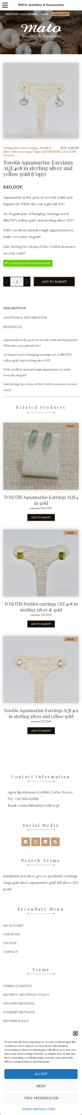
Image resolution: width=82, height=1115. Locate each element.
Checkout (60, 14)
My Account (13, 926)
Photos (9, 943)
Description (14, 308)
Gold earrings (29, 148)
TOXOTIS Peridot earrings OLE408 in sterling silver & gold (41, 607)
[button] (75, 1033)
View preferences (41, 1098)
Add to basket (54, 282)
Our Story (11, 934)
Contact (10, 952)
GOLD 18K (69, 152)
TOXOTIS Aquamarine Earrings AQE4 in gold (41, 500)
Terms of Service (17, 986)
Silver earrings (22, 152)
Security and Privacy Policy (39, 1108)
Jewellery (45, 148)
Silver (7, 152)
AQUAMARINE (51, 152)
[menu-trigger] (4, 4)
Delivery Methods (18, 1003)
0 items (32, 14)
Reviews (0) (12, 327)
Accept (41, 1074)
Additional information (25, 318)
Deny (41, 1086)
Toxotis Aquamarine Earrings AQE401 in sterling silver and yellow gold (41, 713)
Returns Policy (16, 1021)
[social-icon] (25, 841)
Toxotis (8, 155)
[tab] (41, 308)
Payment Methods (19, 1012)
